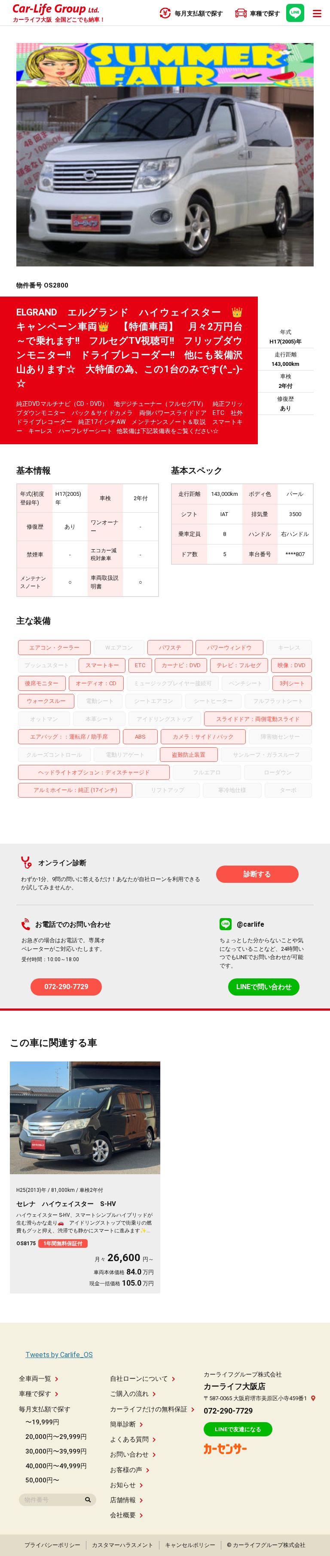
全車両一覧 (35, 1379)
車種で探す (35, 1394)
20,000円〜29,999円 (56, 1437)
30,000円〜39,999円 (56, 1451)
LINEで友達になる (238, 1429)
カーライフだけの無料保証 (148, 1409)
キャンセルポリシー (190, 1545)
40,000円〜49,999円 (56, 1466)
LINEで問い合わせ (264, 987)
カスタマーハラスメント (122, 1545)
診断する (257, 874)
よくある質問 (129, 1439)
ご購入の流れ (129, 1394)
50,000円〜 (42, 1480)
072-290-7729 (66, 987)
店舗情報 (123, 1500)
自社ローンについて (139, 1379)
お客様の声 (126, 1470)
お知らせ (123, 1485)
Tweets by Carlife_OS (59, 1355)
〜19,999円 (42, 1422)
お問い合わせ (129, 1454)
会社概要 (123, 1515)
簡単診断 (123, 1424)
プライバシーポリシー (52, 1545)
